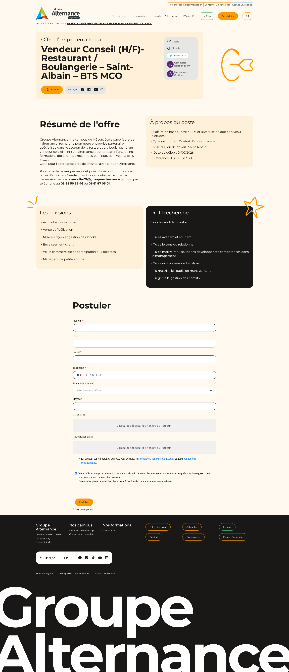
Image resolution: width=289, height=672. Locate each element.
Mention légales (44, 573)
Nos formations (117, 525)
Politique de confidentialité (74, 573)
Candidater (109, 530)
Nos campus (80, 525)
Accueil (40, 23)
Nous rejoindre (44, 542)
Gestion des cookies (104, 573)
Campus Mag (43, 538)
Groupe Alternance (46, 527)
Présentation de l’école (48, 534)
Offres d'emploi (55, 23)
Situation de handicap (81, 530)
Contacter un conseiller (81, 534)
